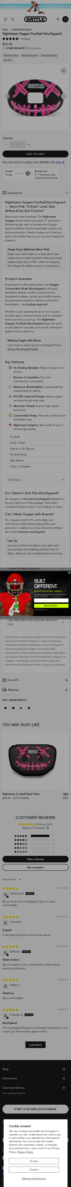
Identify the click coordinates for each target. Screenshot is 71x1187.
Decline (33, 1169)
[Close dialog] (69, 573)
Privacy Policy (25, 1152)
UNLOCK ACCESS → (51, 606)
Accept (34, 1161)
